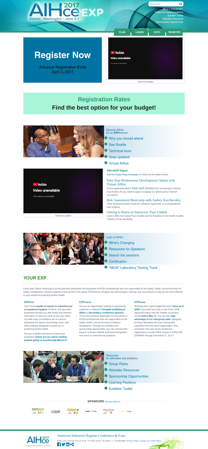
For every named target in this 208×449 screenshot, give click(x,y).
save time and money (139, 188)
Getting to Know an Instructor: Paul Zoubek (137, 212)
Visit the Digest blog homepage (122, 174)
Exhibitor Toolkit (120, 388)
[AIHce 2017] (63, 11)
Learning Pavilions (122, 382)
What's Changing (121, 242)
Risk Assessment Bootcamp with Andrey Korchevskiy (144, 200)
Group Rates (118, 363)
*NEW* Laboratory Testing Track (133, 267)
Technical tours (120, 150)
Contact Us (145, 440)
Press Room (156, 440)
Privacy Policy (133, 440)
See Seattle (117, 144)
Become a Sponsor (113, 401)
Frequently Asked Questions (169, 12)
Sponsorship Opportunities (169, 22)
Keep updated (119, 156)
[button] (29, 141)
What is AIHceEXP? (173, 8)
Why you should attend (126, 138)
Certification (118, 261)
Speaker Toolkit (175, 15)
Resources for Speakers (127, 248)
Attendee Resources (173, 18)
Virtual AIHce (119, 163)
